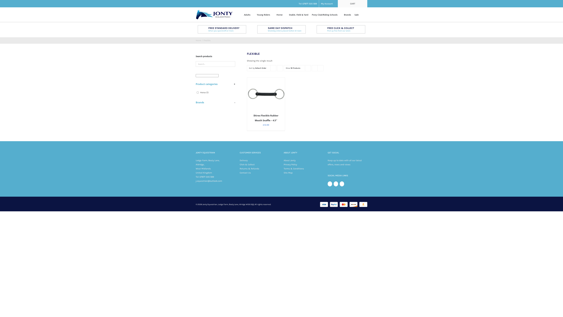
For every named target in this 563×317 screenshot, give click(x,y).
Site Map (288, 172)
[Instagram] (342, 183)
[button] (363, 14)
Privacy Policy (290, 164)
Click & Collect (247, 164)
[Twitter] (336, 183)
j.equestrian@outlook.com (209, 181)
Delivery (244, 160)
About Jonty (290, 160)
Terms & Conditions (294, 168)
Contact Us (245, 172)
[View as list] (320, 68)
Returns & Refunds (249, 168)
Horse (204, 92)
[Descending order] (280, 68)
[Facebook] (330, 183)
